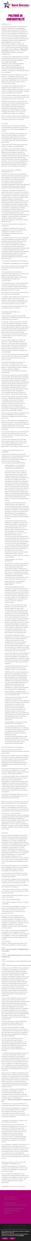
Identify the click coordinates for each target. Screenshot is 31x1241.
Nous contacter (9, 1197)
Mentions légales (10, 1203)
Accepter (5, 1238)
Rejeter (12, 1238)
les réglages (21, 1235)
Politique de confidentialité (13, 1209)
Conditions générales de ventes (15, 1205)
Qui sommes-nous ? (11, 1199)
